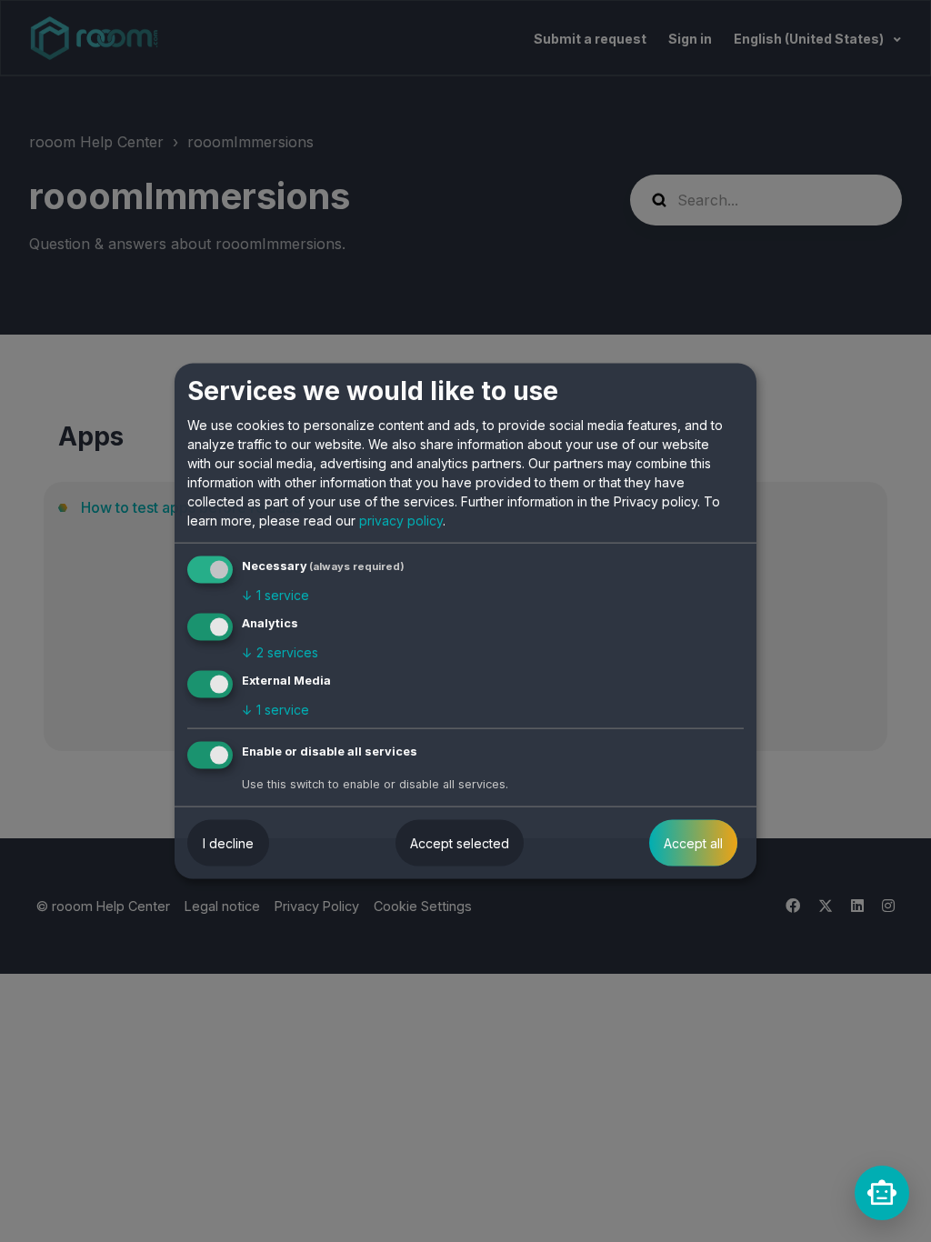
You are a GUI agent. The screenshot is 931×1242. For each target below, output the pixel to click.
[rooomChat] (882, 1193)
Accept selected (459, 842)
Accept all (693, 842)
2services (280, 652)
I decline (228, 842)
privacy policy (401, 520)
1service (275, 595)
